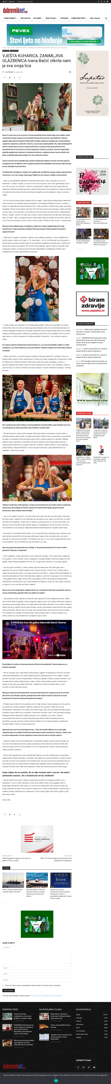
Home (4, 48)
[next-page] (7, 903)
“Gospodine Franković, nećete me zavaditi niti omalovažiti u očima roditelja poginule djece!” (100, 433)
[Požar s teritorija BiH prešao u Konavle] (44, 1027)
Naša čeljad (11, 48)
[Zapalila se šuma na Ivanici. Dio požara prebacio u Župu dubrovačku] (44, 1037)
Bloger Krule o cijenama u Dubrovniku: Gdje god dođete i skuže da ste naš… (61, 1016)
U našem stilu (14, 51)
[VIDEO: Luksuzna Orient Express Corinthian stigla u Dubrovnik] (13, 880)
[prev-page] (3, 903)
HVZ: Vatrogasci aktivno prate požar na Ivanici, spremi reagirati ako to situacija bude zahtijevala (91, 363)
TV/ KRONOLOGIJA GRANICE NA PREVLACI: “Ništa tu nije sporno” (100, 242)
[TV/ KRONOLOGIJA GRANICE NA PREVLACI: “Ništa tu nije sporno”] (101, 234)
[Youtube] (107, 1)
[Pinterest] (14, 77)
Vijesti (28, 887)
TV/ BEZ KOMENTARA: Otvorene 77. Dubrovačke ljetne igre (100, 221)
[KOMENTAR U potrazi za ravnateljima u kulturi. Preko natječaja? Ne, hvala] (101, 450)
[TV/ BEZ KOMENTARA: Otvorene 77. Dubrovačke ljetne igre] (101, 212)
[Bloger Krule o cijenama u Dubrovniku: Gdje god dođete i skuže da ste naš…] (44, 1016)
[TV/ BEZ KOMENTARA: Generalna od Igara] (83, 234)
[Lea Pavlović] (3, 72)
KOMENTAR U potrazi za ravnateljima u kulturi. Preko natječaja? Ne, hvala (101, 460)
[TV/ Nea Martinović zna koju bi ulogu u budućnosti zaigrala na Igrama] (83, 212)
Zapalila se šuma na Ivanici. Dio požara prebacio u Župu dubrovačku (61, 1037)
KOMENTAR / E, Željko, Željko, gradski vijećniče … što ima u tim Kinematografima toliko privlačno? (83, 460)
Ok (56, 1081)
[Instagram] (101, 1)
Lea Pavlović (9, 72)
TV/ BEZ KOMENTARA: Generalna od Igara (83, 242)
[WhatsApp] (19, 77)
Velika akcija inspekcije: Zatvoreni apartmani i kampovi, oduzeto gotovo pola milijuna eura (91, 331)
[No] (108, 1078)
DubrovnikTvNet (81, 217)
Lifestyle (5, 887)
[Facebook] (98, 1)
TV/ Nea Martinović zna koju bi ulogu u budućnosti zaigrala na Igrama (83, 222)
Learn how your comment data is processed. (46, 996)
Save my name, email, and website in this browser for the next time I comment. (33, 985)
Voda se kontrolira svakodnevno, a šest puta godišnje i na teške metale (23, 1016)
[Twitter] (104, 1)
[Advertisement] (92, 132)
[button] (106, 18)
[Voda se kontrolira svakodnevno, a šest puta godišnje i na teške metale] (7, 1016)
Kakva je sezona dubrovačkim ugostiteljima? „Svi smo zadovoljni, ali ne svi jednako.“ (24, 1043)
